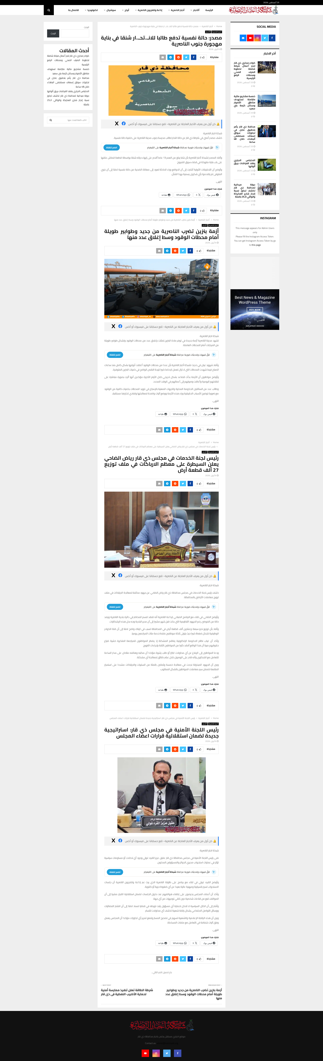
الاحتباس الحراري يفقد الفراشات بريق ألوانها (244, 163)
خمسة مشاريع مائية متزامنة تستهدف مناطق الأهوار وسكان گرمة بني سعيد (244, 102)
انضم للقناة (111, 147)
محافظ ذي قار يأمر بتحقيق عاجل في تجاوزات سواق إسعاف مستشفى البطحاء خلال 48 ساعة (244, 134)
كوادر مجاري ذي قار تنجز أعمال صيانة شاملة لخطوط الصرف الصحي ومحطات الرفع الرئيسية (244, 70)
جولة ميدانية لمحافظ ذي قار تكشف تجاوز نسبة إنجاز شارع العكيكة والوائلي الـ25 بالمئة (244, 190)
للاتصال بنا (73, 10)
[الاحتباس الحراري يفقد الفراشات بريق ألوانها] (267, 165)
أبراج (127, 10)
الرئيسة (209, 10)
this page (256, 245)
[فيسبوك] (123, 124)
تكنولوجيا (92, 10)
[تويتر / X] (117, 124)
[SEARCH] (50, 120)
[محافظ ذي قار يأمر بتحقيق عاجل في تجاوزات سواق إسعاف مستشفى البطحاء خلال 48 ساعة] (267, 131)
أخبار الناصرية (177, 10)
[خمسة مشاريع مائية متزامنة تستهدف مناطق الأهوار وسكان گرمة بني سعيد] (267, 101)
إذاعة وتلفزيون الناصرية (150, 10)
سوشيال (111, 10)
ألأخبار (196, 10)
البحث (86, 27)
